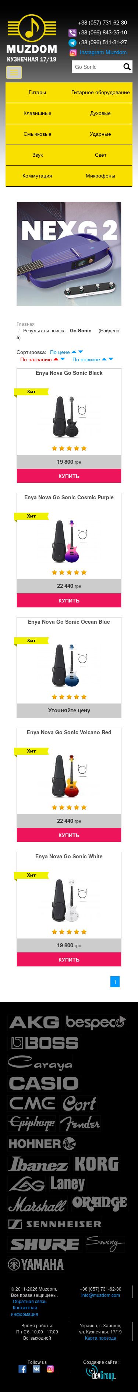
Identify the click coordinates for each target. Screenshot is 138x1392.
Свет (100, 154)
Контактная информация (24, 1310)
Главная (26, 323)
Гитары (37, 92)
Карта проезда (100, 1338)
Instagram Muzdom (102, 52)
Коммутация (37, 175)
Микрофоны (100, 175)
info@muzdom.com (100, 1295)
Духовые (100, 112)
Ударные (100, 133)
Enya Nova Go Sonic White (69, 856)
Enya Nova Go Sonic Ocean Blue (69, 621)
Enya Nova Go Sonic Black (69, 372)
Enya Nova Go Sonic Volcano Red (69, 732)
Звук (37, 154)
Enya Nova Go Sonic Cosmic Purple (69, 497)
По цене (60, 351)
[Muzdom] (32, 37)
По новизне (86, 359)
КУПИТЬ (69, 475)
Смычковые (38, 133)
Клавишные (38, 112)
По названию (36, 359)
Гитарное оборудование (100, 92)
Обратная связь (29, 1301)
